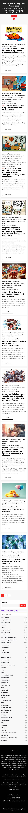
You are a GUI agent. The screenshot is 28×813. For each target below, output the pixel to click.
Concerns (18, 93)
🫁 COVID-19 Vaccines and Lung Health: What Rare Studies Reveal (13, 108)
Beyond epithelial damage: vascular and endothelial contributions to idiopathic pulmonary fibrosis (13, 397)
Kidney (3, 727)
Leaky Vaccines (5, 685)
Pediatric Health (5, 720)
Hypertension (6, 219)
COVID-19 (3, 627)
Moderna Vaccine (6, 700)
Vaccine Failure (5, 632)
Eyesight (3, 730)
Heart (2, 687)
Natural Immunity (7, 288)
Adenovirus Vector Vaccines (9, 733)
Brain (2, 655)
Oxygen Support (6, 160)
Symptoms (4, 650)
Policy (2, 722)
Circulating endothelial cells (10, 386)
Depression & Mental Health (9, 738)
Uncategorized (5, 680)
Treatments (18, 164)
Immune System (6, 282)
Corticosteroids (6, 156)
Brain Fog (3, 667)
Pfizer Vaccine (5, 677)
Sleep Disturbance (6, 707)
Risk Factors (6, 555)
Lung (15, 44)
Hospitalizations (6, 551)
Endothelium (5, 388)
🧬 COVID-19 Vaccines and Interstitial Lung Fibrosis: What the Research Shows (13, 51)
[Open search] (14, 19)
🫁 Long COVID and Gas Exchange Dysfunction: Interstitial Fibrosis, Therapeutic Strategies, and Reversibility (14, 172)
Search (4, 603)
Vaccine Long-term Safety (14, 99)
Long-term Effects (7, 553)
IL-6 (16, 333)
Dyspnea (4, 217)
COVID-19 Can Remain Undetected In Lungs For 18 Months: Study (13, 294)
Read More (8, 70)
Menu (14, 16)
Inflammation (16, 282)
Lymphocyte (18, 286)
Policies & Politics (6, 642)
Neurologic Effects (6, 710)
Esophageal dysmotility (15, 217)
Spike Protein (4, 690)
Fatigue (3, 672)
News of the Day (6, 657)
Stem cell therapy (8, 164)
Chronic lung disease (8, 93)
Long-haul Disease (19, 284)
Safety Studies (5, 652)
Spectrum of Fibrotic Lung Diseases (13, 510)
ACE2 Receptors (5, 695)
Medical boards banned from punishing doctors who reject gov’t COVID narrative (14, 776)
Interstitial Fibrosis (7, 44)
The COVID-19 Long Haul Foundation (14, 5)
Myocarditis (4, 692)
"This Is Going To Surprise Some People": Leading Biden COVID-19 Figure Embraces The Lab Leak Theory (14, 785)
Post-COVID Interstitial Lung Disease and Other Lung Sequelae (13, 561)
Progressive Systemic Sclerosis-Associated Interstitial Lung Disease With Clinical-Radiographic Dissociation (13, 232)
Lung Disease (21, 44)
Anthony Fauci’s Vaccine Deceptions (14, 780)
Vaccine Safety (6, 101)
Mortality (3, 715)
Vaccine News (5, 617)
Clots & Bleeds (5, 647)
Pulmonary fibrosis (16, 335)
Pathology (14, 503)
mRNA (2, 670)
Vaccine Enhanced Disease (10, 97)
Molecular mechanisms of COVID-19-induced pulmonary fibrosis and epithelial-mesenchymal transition (13, 451)
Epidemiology (6, 501)
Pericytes (13, 390)
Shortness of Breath (15, 221)
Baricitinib (5, 154)
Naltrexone (17, 158)
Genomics (4, 740)
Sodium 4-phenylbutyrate (18, 162)
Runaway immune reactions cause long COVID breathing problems (14, 343)
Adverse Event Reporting (8, 665)
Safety (3, 697)
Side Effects (4, 735)
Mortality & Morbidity (7, 675)
